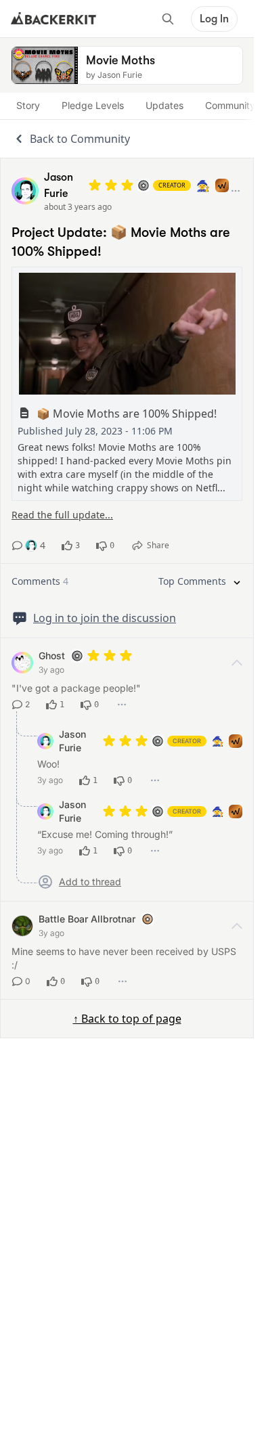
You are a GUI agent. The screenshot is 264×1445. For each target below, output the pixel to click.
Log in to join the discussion (104, 618)
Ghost (52, 655)
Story (28, 105)
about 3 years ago (78, 207)
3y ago (51, 670)
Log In (214, 19)
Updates (164, 105)
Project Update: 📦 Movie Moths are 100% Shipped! (121, 242)
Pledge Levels (93, 105)
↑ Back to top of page (127, 1018)
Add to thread (90, 882)
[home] (53, 19)
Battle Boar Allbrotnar (87, 919)
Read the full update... (62, 514)
